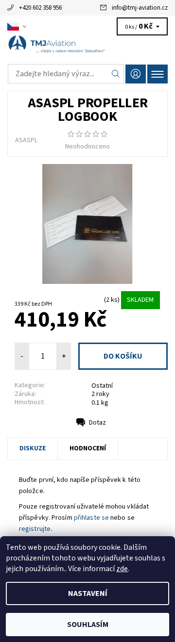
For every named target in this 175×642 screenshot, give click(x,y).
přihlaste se (91, 518)
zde (122, 568)
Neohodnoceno (87, 146)
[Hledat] (116, 73)
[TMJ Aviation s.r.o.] (87, 47)
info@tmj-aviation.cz (140, 7)
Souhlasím (87, 624)
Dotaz (97, 423)
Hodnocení (88, 448)
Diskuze (32, 448)
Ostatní (102, 386)
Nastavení (87, 593)
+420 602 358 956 (40, 7)
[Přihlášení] (135, 74)
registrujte (35, 529)
